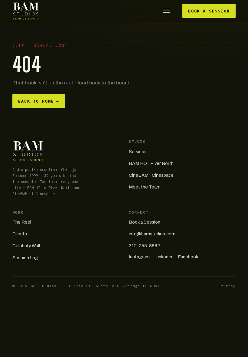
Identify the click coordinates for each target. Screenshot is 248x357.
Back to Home (38, 101)
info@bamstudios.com (152, 233)
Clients (19, 233)
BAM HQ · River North (151, 163)
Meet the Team (145, 187)
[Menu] (167, 11)
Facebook (188, 256)
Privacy (227, 286)
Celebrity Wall (26, 245)
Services (138, 151)
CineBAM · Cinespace (151, 175)
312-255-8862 (144, 245)
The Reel (21, 222)
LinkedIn (163, 256)
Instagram (139, 256)
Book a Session (209, 11)
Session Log (25, 257)
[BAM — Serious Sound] (25, 11)
